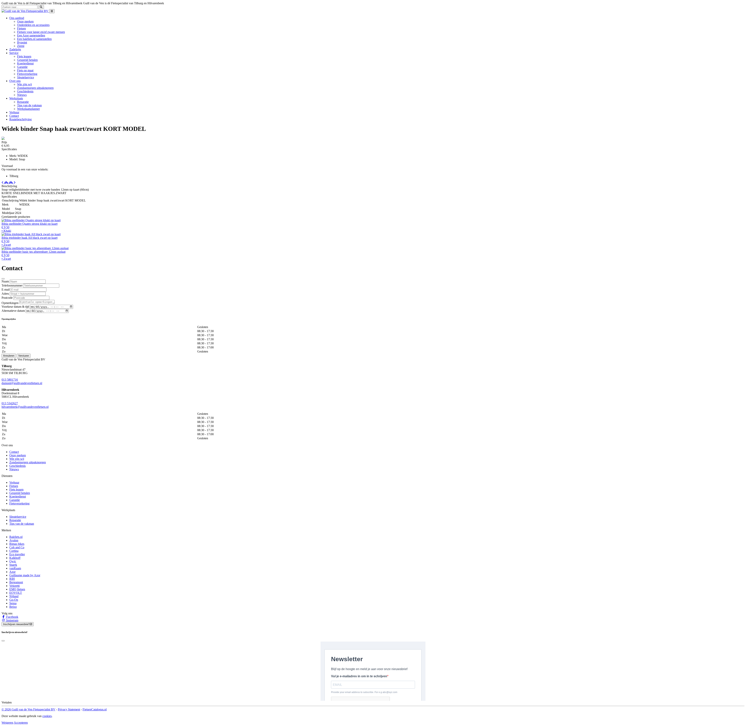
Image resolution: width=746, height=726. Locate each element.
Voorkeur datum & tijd (15, 306)
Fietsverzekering (27, 74)
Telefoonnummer (12, 285)
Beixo (13, 606)
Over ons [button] (15, 80)
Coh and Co (16, 547)
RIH (12, 578)
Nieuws (22, 94)
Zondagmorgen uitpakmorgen (35, 87)
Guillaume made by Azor (24, 575)
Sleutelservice (25, 77)
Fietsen (21, 28)
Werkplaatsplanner (28, 108)
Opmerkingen (10, 303)
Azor (12, 571)
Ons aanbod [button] (16, 18)
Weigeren (7, 722)
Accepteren (21, 722)
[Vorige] (5, 182)
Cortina (13, 550)
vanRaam (15, 568)
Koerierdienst (25, 63)
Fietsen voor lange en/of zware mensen (41, 32)
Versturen (23, 355)
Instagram (11, 620)
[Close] (3, 278)
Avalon (13, 540)
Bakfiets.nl (16, 536)
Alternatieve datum (13, 310)
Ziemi (20, 46)
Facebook (11, 616)
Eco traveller (17, 554)
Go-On (13, 599)
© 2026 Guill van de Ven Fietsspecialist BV (28, 709)
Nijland (13, 596)
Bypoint (22, 42)
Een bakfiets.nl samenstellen (34, 39)
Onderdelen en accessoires (33, 25)
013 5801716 (10, 379)
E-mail (6, 289)
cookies (47, 716)
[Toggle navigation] (52, 11)
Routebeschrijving (20, 119)
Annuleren (8, 355)
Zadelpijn (15, 49)
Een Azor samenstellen (31, 35)
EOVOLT (15, 592)
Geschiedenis (25, 91)
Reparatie (23, 101)
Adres (5, 293)
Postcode (7, 297)
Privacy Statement (69, 709)
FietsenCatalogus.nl (95, 709)
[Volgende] (12, 182)
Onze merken (25, 21)
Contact (14, 115)
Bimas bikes (16, 543)
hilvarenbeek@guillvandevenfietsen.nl (25, 406)
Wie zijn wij (24, 84)
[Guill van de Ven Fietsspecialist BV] (25, 11)
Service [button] (13, 53)
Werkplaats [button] (16, 98)
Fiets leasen (24, 56)
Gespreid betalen (27, 60)
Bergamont (16, 582)
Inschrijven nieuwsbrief (16, 624)
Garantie (22, 67)
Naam (5, 281)
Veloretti (14, 585)
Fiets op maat (25, 70)
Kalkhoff (14, 557)
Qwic (12, 561)
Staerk (13, 564)
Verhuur (14, 112)
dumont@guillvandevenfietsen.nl (22, 383)
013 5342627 (10, 403)
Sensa (13, 603)
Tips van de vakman (29, 105)
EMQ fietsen (17, 589)
